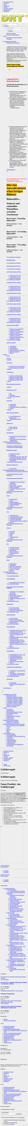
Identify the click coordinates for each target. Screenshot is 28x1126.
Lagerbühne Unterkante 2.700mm (15, 701)
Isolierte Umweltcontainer (16, 619)
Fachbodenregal (10, 710)
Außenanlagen (13, 563)
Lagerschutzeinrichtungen (16, 518)
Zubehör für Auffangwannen (16, 610)
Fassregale (12, 672)
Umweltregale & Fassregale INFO (12, 1034)
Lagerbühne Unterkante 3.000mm (15, 702)
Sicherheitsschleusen (14, 351)
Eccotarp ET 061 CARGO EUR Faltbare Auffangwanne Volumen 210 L (11, 1007)
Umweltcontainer (14, 618)
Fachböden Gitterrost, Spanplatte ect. (18, 407)
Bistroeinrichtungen (14, 551)
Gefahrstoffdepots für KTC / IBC (17, 654)
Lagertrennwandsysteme (15, 519)
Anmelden (10, 31)
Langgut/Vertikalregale (15, 416)
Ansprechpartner (7, 1042)
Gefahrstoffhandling (14, 504)
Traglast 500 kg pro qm (15, 278)
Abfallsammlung (13, 499)
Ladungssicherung (14, 537)
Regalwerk (12, 395)
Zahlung (6, 1019)
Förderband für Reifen (15, 453)
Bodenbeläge (13, 565)
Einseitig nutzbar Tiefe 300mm (17, 368)
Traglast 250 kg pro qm (15, 275)
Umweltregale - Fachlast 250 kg (17, 673)
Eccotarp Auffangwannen (16, 503)
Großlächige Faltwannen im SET (17, 488)
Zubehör (12, 408)
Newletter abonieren (8, 8)
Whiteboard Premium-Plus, (8, 993)
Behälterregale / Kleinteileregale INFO (13, 1040)
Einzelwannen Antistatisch (16, 486)
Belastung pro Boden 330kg (16, 380)
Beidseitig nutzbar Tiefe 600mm (17, 366)
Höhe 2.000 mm (13, 427)
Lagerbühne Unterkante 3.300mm (15, 704)
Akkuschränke (13, 682)
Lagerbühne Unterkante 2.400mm (15, 699)
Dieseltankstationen (14, 502)
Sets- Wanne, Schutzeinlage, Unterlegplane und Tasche (16, 910)
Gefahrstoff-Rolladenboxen (16, 657)
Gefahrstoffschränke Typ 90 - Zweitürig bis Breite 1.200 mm (17, 943)
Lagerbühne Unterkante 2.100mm (15, 698)
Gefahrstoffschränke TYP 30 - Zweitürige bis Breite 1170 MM (17, 640)
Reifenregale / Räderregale (13, 722)
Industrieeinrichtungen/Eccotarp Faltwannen (14, 470)
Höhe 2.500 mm (13, 428)
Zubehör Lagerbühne (12, 706)
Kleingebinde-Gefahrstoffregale (17, 674)
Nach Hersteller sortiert (12, 713)
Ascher (11, 500)
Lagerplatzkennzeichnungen (16, 516)
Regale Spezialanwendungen (13, 716)
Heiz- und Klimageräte (15, 567)
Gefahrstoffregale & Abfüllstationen (15, 744)
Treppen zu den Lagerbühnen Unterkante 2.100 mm (16, 329)
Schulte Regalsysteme (15, 396)
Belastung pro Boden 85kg (16, 375)
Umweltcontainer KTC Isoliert (17, 621)
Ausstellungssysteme (14, 549)
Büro (8, 731)
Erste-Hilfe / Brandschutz (16, 566)
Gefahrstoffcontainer (11, 740)
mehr (12, 353)
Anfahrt (5, 1041)
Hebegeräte (12, 531)
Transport (9, 729)
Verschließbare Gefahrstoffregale (17, 670)
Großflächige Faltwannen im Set (17, 598)
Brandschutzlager (14, 622)
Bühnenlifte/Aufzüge (12, 695)
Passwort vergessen (11, 33)
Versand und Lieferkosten (10, 1020)
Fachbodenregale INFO (9, 1026)
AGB (5, 4)
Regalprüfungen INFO (9, 1038)
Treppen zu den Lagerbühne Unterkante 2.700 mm (16, 335)
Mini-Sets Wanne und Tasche (16, 908)
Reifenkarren (13, 455)
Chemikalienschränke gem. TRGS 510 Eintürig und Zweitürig (18, 631)
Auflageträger (13, 404)
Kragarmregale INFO (9, 1027)
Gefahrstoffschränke (11, 741)
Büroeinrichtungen (14, 553)
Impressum (6, 11)
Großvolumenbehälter (15, 903)
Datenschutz (6, 6)
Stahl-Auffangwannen (15, 609)
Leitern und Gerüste (14, 569)
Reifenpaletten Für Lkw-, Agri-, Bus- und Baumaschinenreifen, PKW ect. (18, 457)
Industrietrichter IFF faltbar (16, 906)
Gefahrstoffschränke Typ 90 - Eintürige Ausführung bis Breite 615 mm (18, 644)
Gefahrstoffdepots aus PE (16, 656)
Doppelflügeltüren (14, 349)
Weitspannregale (10, 718)
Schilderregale (10, 717)
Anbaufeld (6, 872)
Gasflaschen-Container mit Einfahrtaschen (16, 659)
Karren (11, 534)
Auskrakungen (13, 347)
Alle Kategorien (7, 688)
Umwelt (8, 726)
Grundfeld (6, 870)
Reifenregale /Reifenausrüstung (11, 441)
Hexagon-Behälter (14, 904)
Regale (5, 354)
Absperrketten (13, 346)
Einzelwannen (13, 484)
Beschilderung (13, 550)
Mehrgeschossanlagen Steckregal (14, 697)
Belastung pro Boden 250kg (16, 378)
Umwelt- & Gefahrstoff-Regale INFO (12, 1033)
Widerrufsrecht (7, 10)
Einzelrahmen (13, 405)
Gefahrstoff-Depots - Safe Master (17, 954)
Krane (11, 535)
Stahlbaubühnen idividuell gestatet (12, 1029)
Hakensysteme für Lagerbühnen (17, 350)
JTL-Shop (12, 1124)
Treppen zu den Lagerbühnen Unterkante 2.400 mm (16, 332)
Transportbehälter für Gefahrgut (17, 582)
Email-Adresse (5, 1112)
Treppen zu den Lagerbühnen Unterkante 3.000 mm (16, 337)
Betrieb (8, 732)
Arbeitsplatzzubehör (14, 547)
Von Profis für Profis (8, 1)
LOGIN (5, 7)
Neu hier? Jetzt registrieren (13, 34)
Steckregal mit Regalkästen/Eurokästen (15, 418)
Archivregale (10, 709)
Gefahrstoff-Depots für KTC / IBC (18, 958)
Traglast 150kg (13, 468)
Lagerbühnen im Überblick (10, 41)
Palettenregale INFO (8, 1037)
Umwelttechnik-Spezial (9, 571)
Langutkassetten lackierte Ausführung (18, 521)
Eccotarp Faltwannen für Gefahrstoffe (15, 725)
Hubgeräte (12, 533)
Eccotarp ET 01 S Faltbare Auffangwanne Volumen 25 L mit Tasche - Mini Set (14, 983)
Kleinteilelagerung (14, 515)
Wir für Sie (6, 3)
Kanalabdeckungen (14, 907)
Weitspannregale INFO (9, 1035)
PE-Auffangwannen (14, 607)
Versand (22, 1117)
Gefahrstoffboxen (11, 743)
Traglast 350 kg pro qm (15, 277)
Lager (8, 728)
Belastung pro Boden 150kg (16, 377)
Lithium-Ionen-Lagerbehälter (16, 661)
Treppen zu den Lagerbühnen (13, 705)
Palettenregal (10, 714)
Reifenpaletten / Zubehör (12, 721)
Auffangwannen (10, 739)
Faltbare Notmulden (14, 487)
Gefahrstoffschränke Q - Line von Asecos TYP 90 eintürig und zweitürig (18, 634)
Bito (11, 393)
